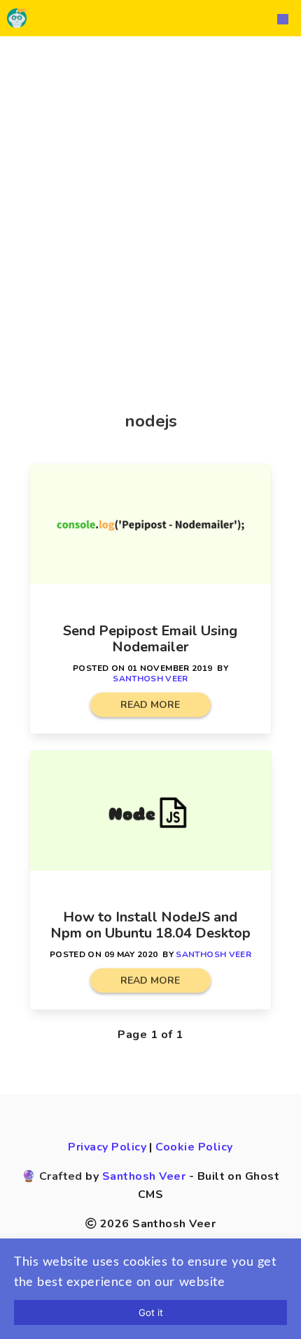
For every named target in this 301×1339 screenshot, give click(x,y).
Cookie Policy (193, 1147)
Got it (151, 1312)
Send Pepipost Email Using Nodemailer (150, 638)
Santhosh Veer (144, 1176)
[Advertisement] (150, 207)
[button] (283, 18)
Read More (150, 704)
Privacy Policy (107, 1147)
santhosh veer (150, 678)
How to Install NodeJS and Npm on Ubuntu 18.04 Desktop (150, 925)
